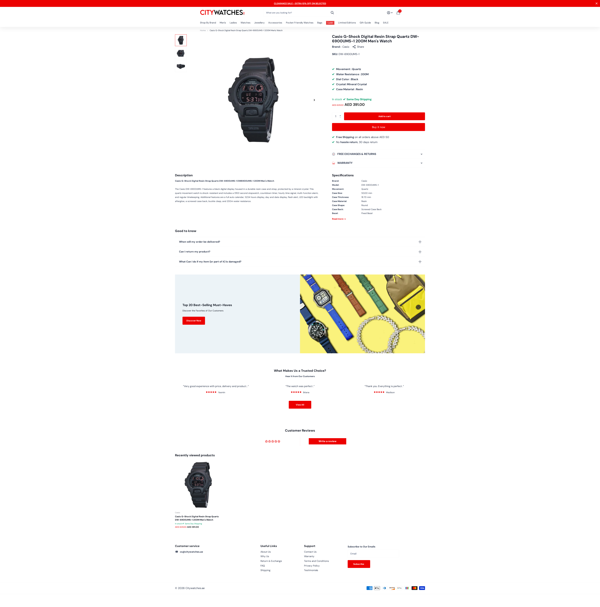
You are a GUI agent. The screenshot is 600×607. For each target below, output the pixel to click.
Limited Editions (347, 22)
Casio (345, 46)
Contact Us (310, 551)
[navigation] (181, 40)
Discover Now (193, 320)
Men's (223, 22)
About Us (265, 551)
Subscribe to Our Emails (361, 546)
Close (596, 3)
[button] (314, 100)
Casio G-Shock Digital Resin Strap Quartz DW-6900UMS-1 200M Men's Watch (197, 518)
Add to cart (384, 116)
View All (300, 404)
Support (309, 546)
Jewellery (259, 22)
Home (203, 30)
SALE (385, 22)
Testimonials (311, 570)
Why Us (264, 556)
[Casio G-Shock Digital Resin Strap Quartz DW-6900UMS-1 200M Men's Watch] (199, 485)
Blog (377, 22)
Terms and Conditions (316, 561)
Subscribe (359, 564)
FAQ (262, 565)
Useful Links (268, 546)
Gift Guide (365, 22)
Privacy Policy (312, 565)
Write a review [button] (327, 441)
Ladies (233, 22)
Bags (319, 22)
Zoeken (332, 13)
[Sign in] (390, 12)
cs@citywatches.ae (191, 551)
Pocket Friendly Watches (299, 22)
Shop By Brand (208, 22)
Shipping (265, 570)
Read (337, 218)
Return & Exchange (271, 561)
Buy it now (378, 127)
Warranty (309, 556)
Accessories (275, 22)
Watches (245, 22)
